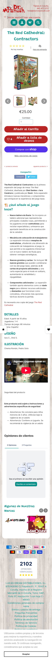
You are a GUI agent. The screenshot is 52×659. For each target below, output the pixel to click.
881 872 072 (42, 8)
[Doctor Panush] (14, 8)
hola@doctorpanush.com (38, 11)
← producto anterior (11, 166)
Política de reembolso (26, 629)
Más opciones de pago (26, 156)
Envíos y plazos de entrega (26, 609)
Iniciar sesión (14, 17)
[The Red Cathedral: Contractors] (19, 101)
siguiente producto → (40, 166)
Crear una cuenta (31, 17)
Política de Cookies (26, 626)
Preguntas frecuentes (26, 612)
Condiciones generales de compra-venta (26, 605)
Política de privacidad (26, 616)
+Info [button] (41, 647)
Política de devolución (26, 619)
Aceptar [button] (26, 654)
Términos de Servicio (26, 622)
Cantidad (26, 118)
